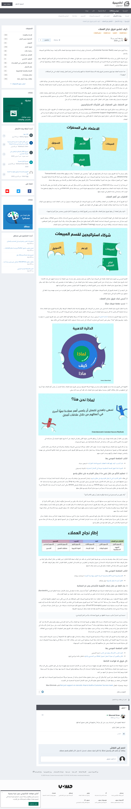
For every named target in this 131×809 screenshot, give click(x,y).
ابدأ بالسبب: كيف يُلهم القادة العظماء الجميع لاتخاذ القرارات (105, 463)
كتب (93, 11)
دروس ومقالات (114, 11)
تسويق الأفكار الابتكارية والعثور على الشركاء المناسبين (19, 152)
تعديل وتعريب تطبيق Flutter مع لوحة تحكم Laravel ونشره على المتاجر (19, 248)
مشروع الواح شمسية (23, 161)
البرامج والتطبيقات (63, 16)
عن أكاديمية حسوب (93, 772)
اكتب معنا (74, 772)
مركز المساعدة (38, 772)
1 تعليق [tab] (123, 708)
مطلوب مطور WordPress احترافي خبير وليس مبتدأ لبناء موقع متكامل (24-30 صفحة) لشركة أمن (18, 262)
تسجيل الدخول (19, 4)
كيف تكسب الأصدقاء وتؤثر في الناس (112, 653)
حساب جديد (7, 4)
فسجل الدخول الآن (79, 750)
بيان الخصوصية (48, 772)
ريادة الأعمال (117, 16)
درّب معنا (67, 772)
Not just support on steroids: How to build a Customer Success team (86, 685)
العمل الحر (107, 16)
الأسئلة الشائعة (82, 772)
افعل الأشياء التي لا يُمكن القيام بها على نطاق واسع (106, 478)
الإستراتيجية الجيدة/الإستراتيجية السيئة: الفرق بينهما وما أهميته (104, 575)
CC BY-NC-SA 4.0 (68, 775)
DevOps (74, 16)
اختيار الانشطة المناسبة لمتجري (25, 269)
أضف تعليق (110, 759)
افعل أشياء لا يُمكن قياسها (115, 580)
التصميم (83, 16)
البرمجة (127, 16)
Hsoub (47, 775)
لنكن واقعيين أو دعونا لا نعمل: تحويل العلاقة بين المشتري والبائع (104, 656)
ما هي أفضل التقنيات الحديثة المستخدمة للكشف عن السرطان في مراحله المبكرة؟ (17, 143)
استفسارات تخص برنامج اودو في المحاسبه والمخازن (20, 241)
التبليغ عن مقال (121, 692)
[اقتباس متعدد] (123, 733)
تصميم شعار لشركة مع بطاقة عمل (24, 255)
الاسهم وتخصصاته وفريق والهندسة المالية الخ (17, 173)
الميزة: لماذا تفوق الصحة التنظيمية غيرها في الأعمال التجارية (105, 468)
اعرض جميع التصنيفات (18, 83)
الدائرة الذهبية (103, 316)
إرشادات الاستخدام (58, 772)
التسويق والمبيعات (94, 16)
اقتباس (119, 734)
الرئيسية (125, 11)
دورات (86, 11)
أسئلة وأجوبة (102, 11)
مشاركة (56, 40)
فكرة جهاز (25, 134)
